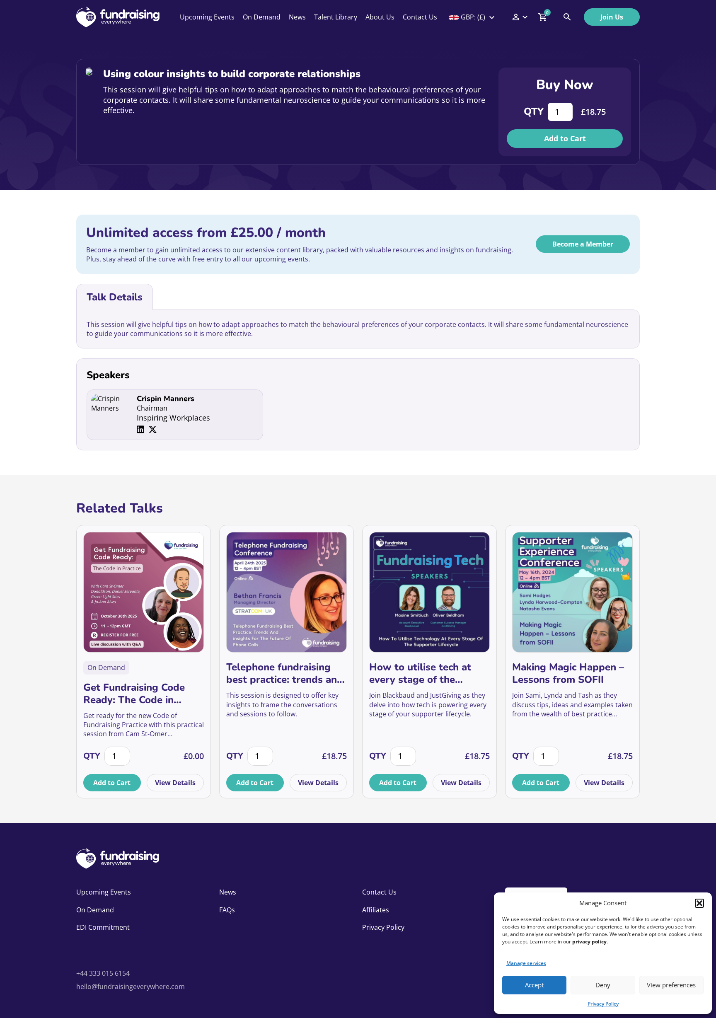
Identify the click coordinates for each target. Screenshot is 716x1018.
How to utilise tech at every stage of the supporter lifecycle (420, 673)
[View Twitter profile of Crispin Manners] (152, 429)
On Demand (262, 17)
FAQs (227, 909)
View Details (175, 782)
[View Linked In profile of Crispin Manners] (140, 429)
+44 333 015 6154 (103, 973)
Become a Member (582, 244)
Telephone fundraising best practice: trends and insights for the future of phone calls (284, 673)
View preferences (671, 985)
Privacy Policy (603, 1003)
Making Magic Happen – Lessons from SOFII (568, 673)
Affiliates (375, 909)
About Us (379, 17)
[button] (699, 903)
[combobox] (472, 17)
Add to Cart (565, 138)
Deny (602, 985)
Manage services (526, 963)
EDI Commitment (103, 927)
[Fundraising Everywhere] (118, 17)
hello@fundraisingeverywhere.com (130, 986)
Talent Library (335, 17)
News (297, 17)
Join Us (611, 17)
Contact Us (420, 17)
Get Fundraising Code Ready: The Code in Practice (134, 693)
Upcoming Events (207, 17)
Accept (534, 985)
